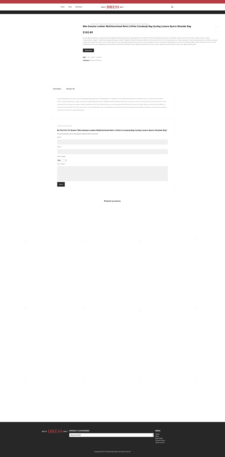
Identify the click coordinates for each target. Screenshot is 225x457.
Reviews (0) (70, 89)
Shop (70, 7)
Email (59, 147)
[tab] (57, 89)
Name (59, 137)
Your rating (61, 156)
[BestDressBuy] (112, 7)
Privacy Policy (160, 440)
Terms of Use (159, 442)
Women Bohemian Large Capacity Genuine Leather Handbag (216, 27)
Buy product (88, 50)
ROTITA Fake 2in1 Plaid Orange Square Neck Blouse (218, 27)
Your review (61, 164)
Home (63, 7)
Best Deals (79, 7)
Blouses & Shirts (85, 24)
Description (57, 89)
